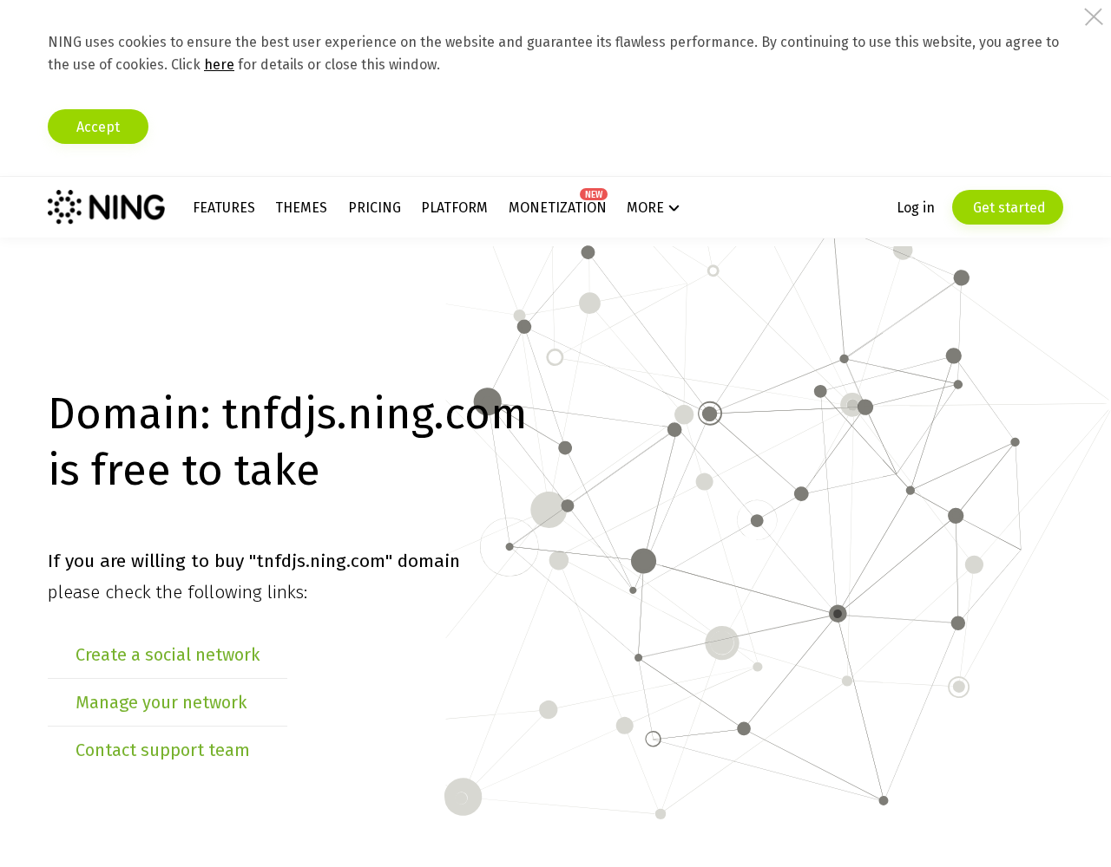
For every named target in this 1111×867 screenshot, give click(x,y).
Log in (916, 207)
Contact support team (163, 750)
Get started (1008, 207)
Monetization (558, 207)
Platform (454, 207)
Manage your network (161, 702)
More (645, 207)
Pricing (374, 207)
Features (224, 207)
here (219, 64)
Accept (98, 127)
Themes (301, 207)
